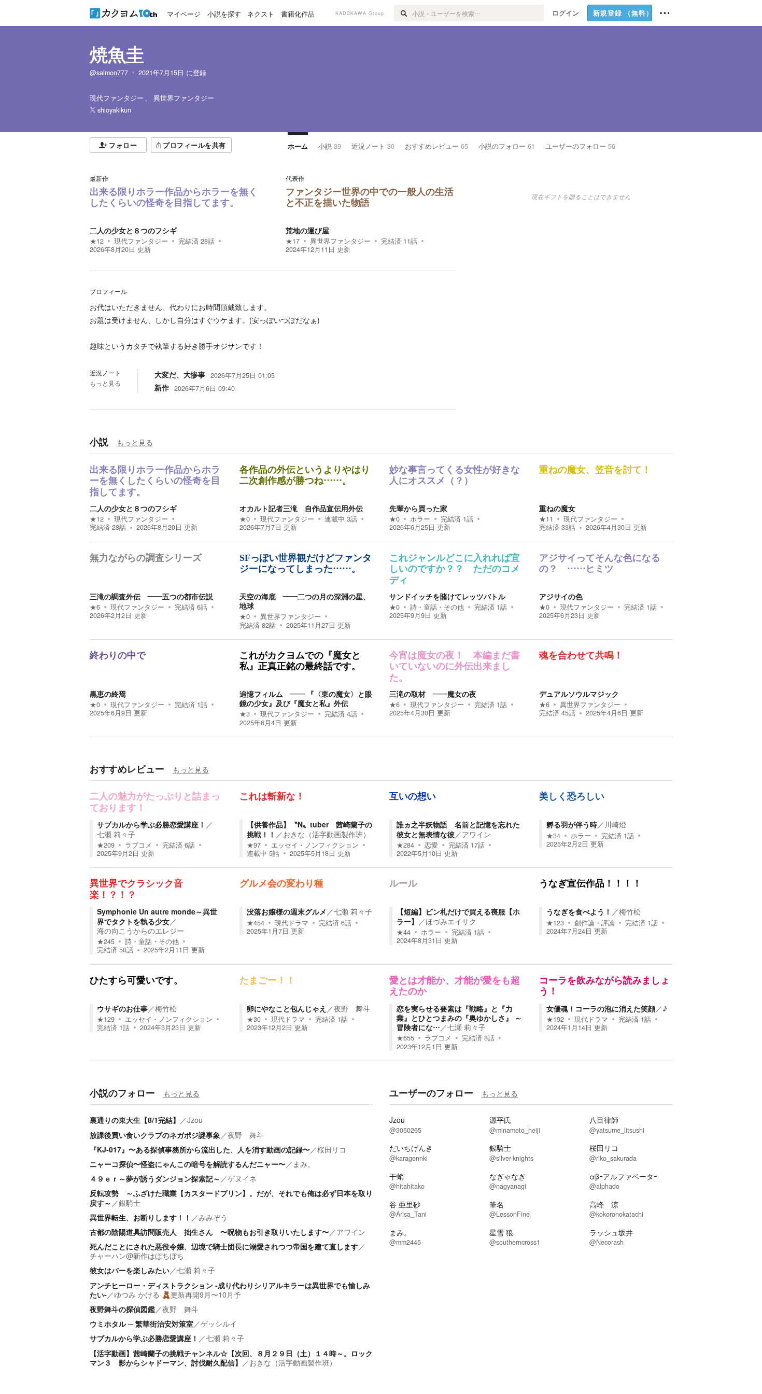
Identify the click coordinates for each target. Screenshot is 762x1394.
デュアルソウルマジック (579, 693)
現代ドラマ (291, 922)
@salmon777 (109, 72)
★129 (106, 1019)
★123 (555, 923)
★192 (555, 1019)
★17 (293, 241)
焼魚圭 (117, 54)
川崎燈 (615, 824)
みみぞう (213, 1217)
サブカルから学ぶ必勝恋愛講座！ (151, 824)
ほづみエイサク (451, 921)
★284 (405, 845)
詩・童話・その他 (437, 607)
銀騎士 (129, 1203)
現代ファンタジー (141, 241)
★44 (404, 932)
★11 (546, 519)
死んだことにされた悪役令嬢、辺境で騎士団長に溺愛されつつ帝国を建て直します (224, 1246)
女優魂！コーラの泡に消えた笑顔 (600, 1008)
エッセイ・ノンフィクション (315, 845)
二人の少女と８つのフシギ (133, 230)
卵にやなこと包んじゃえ (287, 1008)
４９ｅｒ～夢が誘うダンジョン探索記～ (155, 1178)
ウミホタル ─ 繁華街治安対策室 (141, 1323)
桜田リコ (331, 1149)
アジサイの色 (561, 596)
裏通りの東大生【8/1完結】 (135, 1120)
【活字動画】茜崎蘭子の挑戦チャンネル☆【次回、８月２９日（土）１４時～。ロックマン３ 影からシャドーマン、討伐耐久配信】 (231, 1358)
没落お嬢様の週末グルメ (287, 911)
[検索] (403, 13)
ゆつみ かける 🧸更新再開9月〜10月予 (177, 1294)
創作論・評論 (594, 922)
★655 (405, 1038)
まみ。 (304, 1164)
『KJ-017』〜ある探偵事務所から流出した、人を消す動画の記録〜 (200, 1149)
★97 (254, 845)
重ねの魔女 (557, 508)
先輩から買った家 (418, 508)
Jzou (195, 1120)
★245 (106, 941)
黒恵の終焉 (108, 693)
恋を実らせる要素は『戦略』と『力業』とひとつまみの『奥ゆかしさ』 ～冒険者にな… (459, 1017)
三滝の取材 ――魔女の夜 (432, 693)
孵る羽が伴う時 (571, 824)
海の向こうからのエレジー (140, 930)
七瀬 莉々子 (116, 834)
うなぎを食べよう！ (579, 911)
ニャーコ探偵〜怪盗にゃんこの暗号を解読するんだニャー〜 (188, 1164)
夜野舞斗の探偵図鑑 (122, 1309)
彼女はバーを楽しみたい (130, 1270)
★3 (244, 714)
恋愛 (431, 845)
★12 (97, 241)
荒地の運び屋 (307, 230)
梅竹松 (630, 911)
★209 (106, 845)
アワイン (476, 834)
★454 (255, 923)
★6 (95, 607)
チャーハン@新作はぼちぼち (137, 1255)
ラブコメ (138, 845)
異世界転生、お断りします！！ (140, 1217)
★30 (254, 1019)
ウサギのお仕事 (122, 1008)
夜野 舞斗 (352, 1008)
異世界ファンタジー (340, 241)
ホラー (420, 519)
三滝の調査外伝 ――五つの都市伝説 (151, 596)
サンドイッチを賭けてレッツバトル (447, 596)
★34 (553, 836)
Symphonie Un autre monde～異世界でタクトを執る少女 (157, 916)
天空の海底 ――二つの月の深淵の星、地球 (304, 601)
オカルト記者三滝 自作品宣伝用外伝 (301, 508)
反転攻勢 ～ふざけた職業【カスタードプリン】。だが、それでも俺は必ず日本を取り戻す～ (231, 1197)
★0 (244, 519)
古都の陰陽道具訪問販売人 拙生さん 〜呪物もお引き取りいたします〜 (209, 1232)
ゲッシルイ (219, 1323)
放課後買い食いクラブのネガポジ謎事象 (155, 1135)
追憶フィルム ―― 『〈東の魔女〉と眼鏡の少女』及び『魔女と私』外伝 (305, 698)
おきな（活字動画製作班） (326, 834)
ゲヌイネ (242, 1178)
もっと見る (105, 383)
